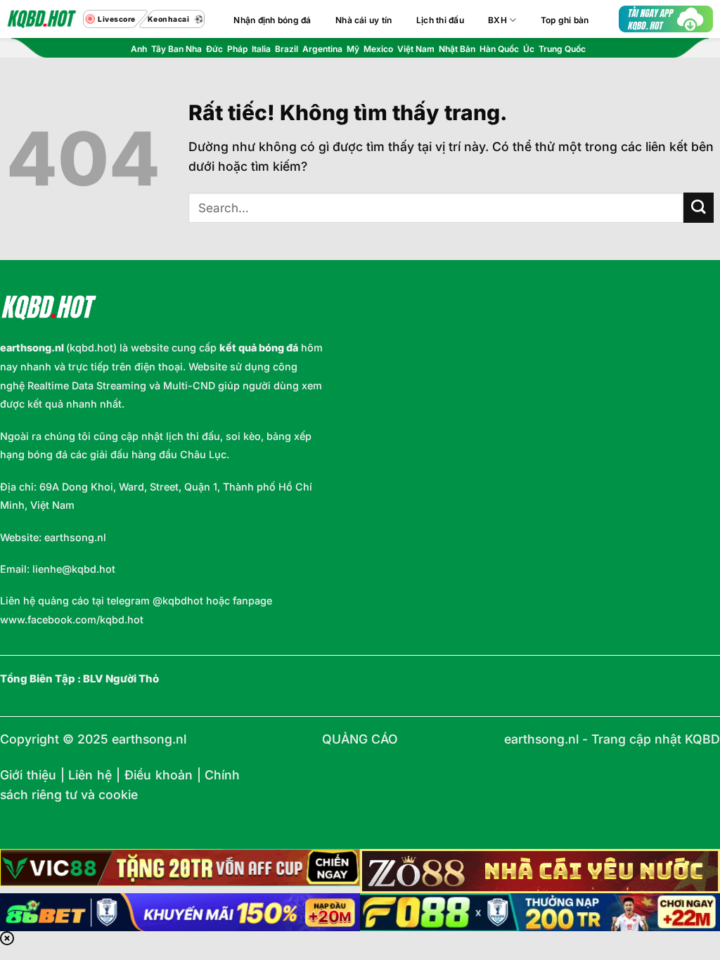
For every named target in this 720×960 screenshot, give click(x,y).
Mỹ (353, 49)
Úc (528, 49)
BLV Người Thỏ (121, 679)
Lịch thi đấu (440, 20)
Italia (261, 49)
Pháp (237, 49)
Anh (139, 49)
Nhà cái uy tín (363, 20)
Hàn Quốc (499, 49)
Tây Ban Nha (176, 49)
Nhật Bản (457, 49)
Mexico (378, 49)
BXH (497, 20)
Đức (214, 49)
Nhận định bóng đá (272, 20)
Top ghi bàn (565, 20)
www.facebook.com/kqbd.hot (71, 619)
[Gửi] (698, 208)
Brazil (286, 49)
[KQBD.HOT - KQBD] (41, 19)
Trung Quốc (562, 49)
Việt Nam (416, 49)
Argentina (322, 49)
